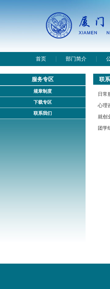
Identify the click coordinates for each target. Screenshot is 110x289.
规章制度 (43, 91)
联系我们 (43, 113)
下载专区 (43, 102)
